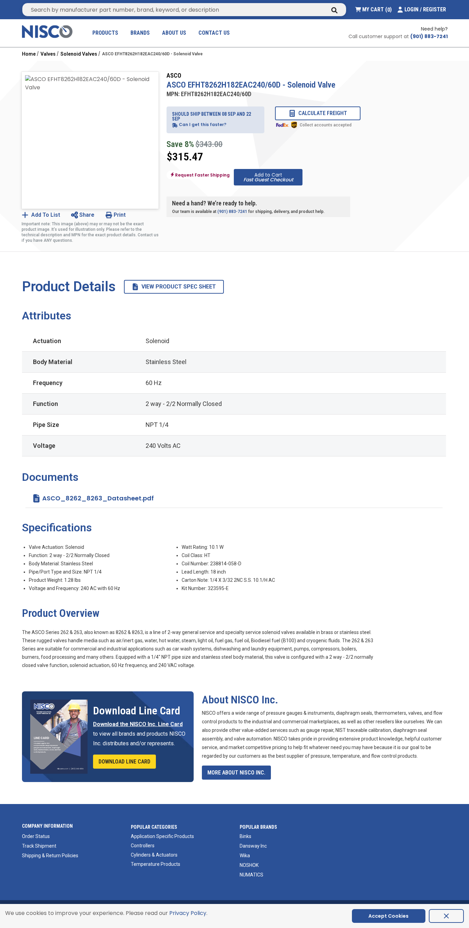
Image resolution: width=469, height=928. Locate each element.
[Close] (446, 916)
